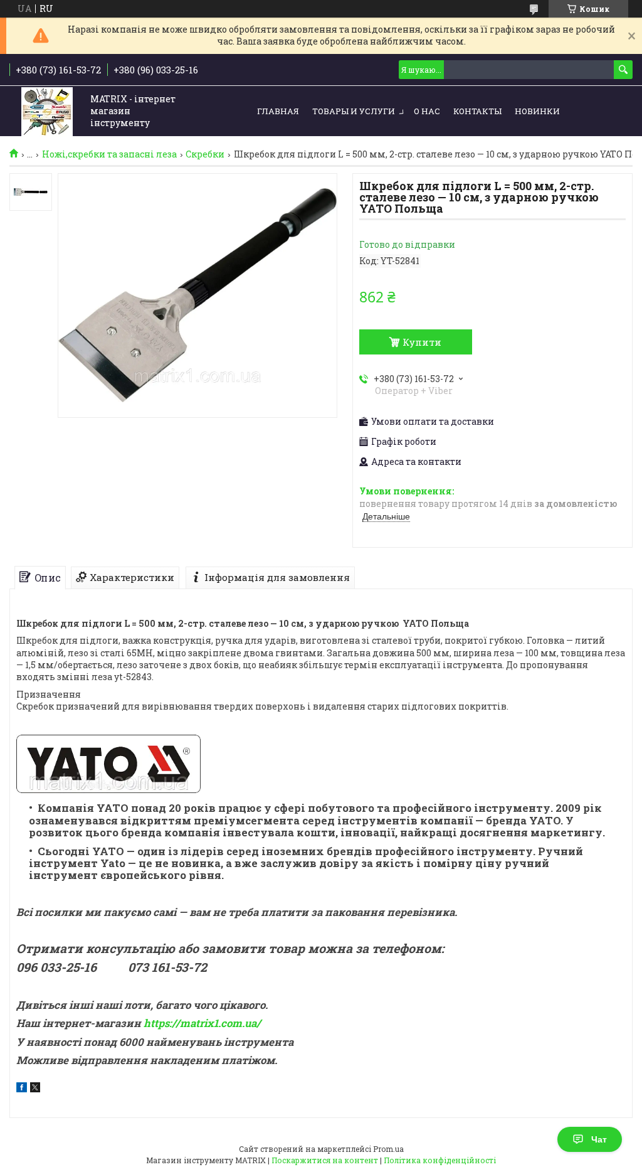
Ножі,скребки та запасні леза (109, 154)
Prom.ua (388, 1149)
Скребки (205, 154)
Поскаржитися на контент (324, 1160)
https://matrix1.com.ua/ (202, 1023)
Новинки (537, 111)
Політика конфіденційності (440, 1160)
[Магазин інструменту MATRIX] (47, 112)
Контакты (477, 111)
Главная (278, 111)
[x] (35, 1089)
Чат (599, 1139)
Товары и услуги (353, 111)
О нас (427, 111)
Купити (422, 342)
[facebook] (21, 1089)
